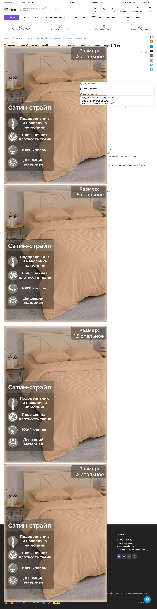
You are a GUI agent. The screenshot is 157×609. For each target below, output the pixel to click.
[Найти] (104, 9)
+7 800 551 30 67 (130, 2)
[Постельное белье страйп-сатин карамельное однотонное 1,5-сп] (55, 462)
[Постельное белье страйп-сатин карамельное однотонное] (55, 601)
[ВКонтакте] (151, 37)
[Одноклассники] (151, 41)
